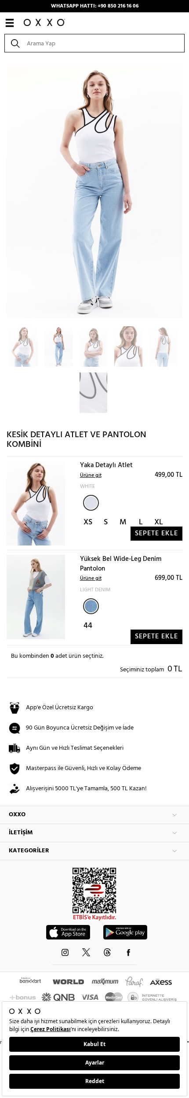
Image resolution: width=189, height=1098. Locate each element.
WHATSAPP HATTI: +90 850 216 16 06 (94, 6)
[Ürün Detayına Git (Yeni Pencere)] (36, 503)
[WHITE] (91, 503)
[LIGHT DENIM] (91, 606)
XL (158, 522)
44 (88, 625)
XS (88, 522)
